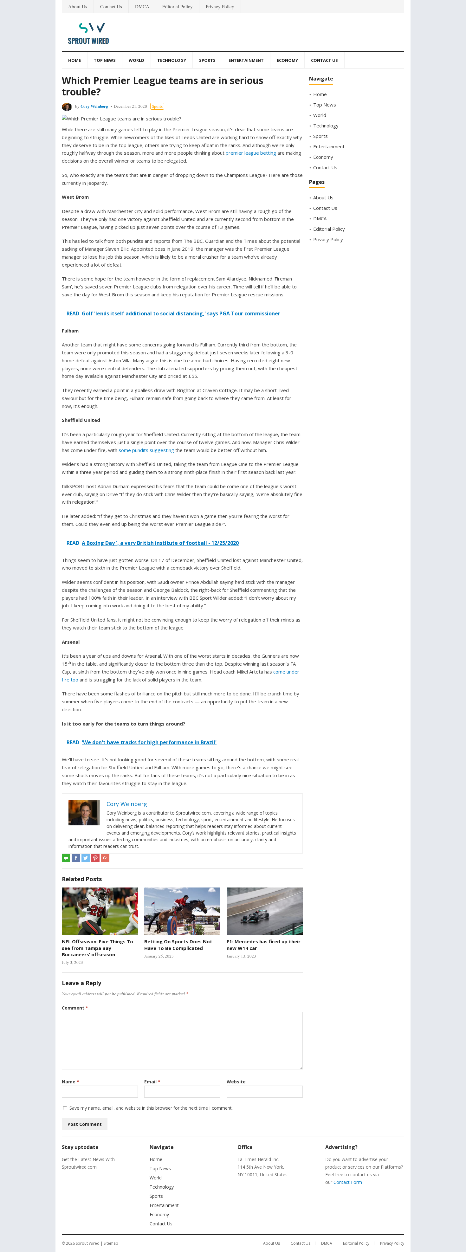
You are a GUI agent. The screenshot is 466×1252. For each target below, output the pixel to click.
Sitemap (111, 1243)
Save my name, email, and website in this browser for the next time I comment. (151, 1108)
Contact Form (347, 1182)
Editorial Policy (177, 6)
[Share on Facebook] (76, 858)
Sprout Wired (88, 1243)
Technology (171, 60)
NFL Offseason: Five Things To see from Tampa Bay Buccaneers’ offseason (97, 948)
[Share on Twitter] (85, 858)
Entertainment (246, 60)
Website (236, 1082)
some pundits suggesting (146, 450)
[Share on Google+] (105, 858)
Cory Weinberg (94, 106)
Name (70, 1082)
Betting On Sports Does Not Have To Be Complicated (178, 944)
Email (152, 1082)
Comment (75, 1008)
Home (74, 60)
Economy (287, 60)
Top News (105, 60)
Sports (207, 60)
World (136, 60)
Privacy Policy (220, 6)
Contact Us (111, 6)
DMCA (142, 6)
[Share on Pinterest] (95, 858)
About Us (77, 6)
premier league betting (251, 153)
